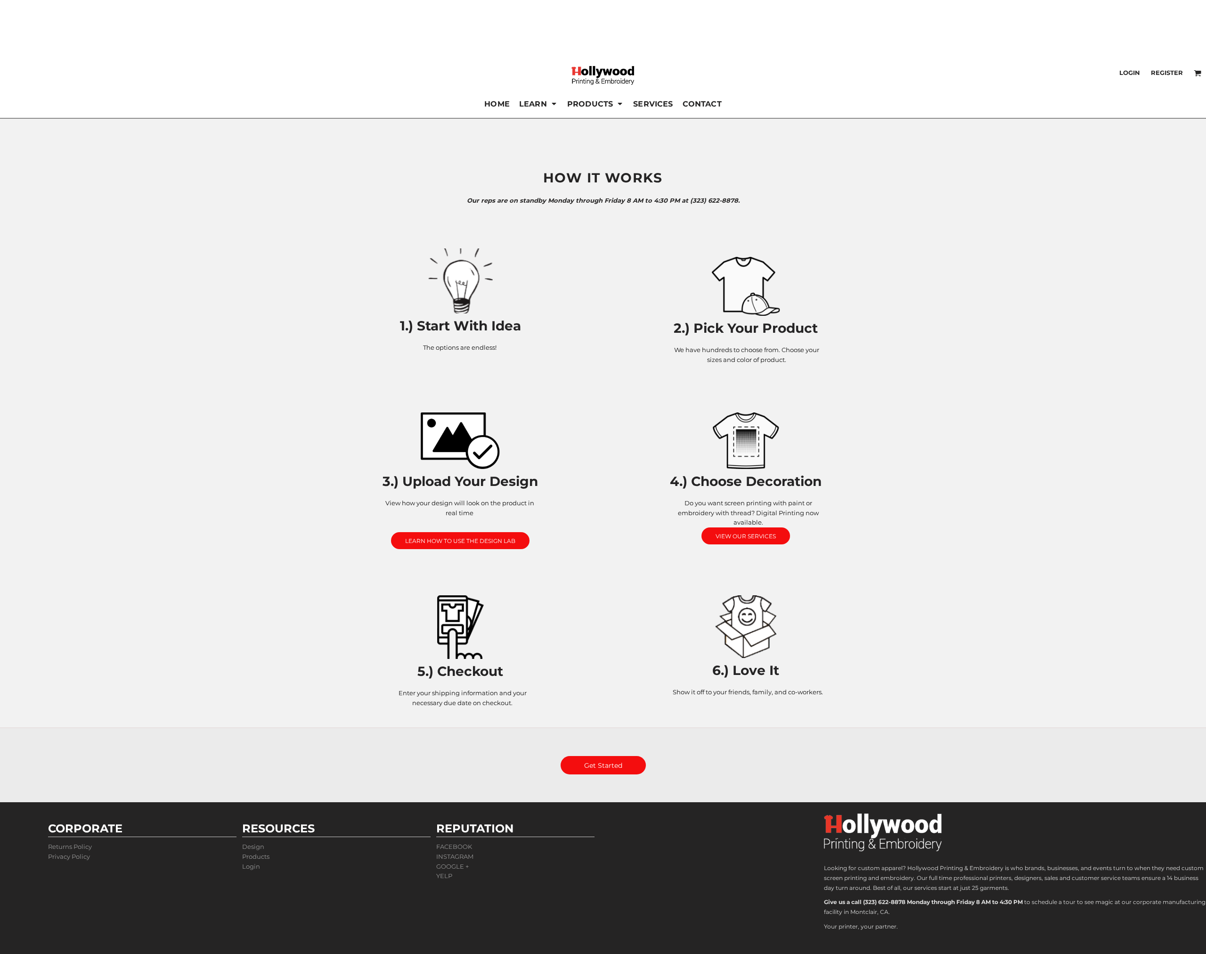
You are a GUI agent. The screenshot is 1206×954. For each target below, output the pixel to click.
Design (253, 846)
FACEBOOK (454, 846)
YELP (444, 876)
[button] (538, 104)
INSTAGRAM (454, 856)
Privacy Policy (69, 856)
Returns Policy (70, 846)
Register (1167, 72)
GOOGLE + (452, 866)
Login (1129, 72)
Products (255, 856)
